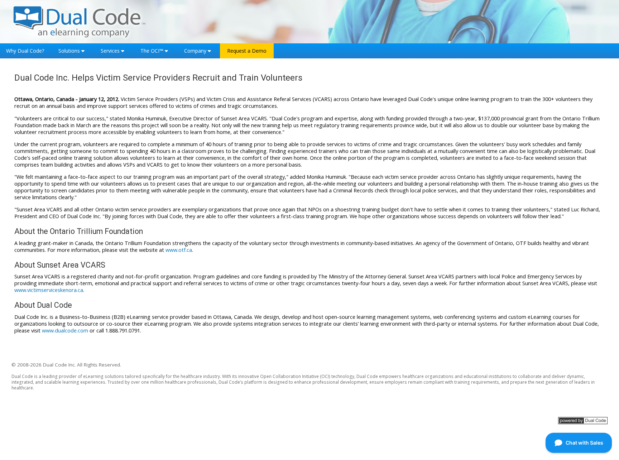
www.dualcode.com (65, 330)
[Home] (79, 21)
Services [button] (110, 50)
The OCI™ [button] (151, 50)
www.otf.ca (178, 249)
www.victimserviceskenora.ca (48, 290)
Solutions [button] (69, 50)
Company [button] (195, 50)
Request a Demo (247, 50)
